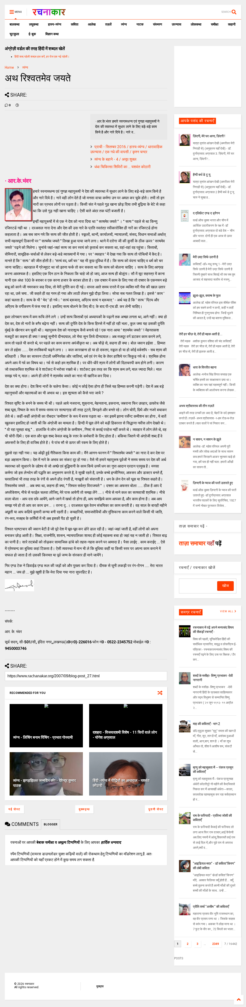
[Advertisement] (207, 76)
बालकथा (14, 24)
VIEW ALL (227, 611)
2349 (215, 944)
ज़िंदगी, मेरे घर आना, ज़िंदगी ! (209, 136)
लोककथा (196, 24)
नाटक (139, 24)
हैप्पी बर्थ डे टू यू (201, 175)
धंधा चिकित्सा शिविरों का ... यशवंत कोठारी (122, 167)
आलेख (92, 24)
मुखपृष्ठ (100, 986)
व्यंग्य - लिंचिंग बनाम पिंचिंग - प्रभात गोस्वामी (43, 737)
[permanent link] (17, 105)
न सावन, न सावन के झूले (207, 439)
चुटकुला (14, 34)
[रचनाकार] (49, 13)
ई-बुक (32, 34)
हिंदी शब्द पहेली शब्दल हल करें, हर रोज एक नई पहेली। (41, 56)
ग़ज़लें (108, 24)
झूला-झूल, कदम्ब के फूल (207, 295)
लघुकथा (33, 24)
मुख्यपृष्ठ (84, 809)
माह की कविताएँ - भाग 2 (206, 724)
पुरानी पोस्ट (156, 809)
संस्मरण (157, 24)
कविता (74, 24)
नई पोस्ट (14, 809)
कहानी (231, 24)
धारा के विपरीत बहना (204, 367)
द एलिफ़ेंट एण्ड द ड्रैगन (206, 213)
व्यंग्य (124, 24)
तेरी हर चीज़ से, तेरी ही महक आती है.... (200, 334)
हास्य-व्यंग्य (54, 24)
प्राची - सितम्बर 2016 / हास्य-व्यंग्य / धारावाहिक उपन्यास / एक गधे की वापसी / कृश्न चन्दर (126, 149)
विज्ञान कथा (52, 34)
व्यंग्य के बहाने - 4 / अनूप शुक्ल (115, 159)
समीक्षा (214, 24)
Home (9, 67)
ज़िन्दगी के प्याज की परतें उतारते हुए (213, 483)
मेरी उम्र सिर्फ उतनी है (205, 257)
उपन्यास (176, 24)
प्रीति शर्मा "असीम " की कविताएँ (211, 906)
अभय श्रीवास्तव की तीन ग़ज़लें (196, 406)
